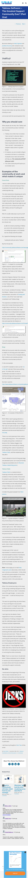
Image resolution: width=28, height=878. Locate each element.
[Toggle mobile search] (26, 3)
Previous (18, 24)
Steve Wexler (6, 751)
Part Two (19, 745)
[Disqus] (14, 821)
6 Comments (20, 753)
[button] (3, 785)
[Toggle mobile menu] (23, 3)
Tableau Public (6, 452)
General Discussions (12, 753)
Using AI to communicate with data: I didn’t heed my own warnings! (7, 789)
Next (23, 24)
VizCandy (4, 432)
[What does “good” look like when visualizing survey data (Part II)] (20, 775)
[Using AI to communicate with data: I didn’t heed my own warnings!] (8, 775)
